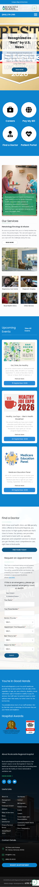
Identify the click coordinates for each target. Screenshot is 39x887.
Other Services (29, 306)
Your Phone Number (11, 609)
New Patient (10, 593)
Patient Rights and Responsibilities (23, 818)
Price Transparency (24, 828)
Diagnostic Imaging (29, 289)
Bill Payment (21, 803)
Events (20, 810)
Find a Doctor (10, 145)
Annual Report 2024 (6, 832)
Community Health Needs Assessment (26, 824)
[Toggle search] (34, 8)
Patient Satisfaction (6, 820)
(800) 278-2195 (8, 15)
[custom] (4, 782)
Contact (20, 800)
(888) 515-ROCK (10, 859)
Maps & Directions (8, 813)
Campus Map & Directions (20, 2)
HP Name (4, 555)
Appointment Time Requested (15, 627)
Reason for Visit (10, 645)
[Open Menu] (35, 14)
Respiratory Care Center (10, 289)
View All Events (28, 329)
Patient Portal (29, 145)
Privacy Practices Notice (7, 826)
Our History (21, 797)
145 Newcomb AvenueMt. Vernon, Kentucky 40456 (14, 848)
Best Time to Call (10, 636)
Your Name (8, 600)
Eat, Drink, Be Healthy (19, 365)
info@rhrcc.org (10, 855)
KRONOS (4, 809)
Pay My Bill (29, 121)
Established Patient (12, 596)
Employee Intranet (8, 806)
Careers (10, 121)
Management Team (6, 801)
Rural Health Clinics (10, 306)
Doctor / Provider (10, 618)
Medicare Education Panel (19, 472)
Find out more (19, 379)
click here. (12, 577)
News (3, 816)
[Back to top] (34, 882)
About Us (5, 797)
